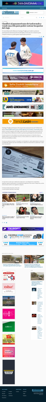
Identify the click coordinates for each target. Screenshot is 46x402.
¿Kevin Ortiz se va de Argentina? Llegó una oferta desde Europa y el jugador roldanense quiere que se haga (39, 293)
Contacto (42, 8)
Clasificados (11, 395)
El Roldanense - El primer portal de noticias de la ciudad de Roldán (10, 12)
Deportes (3, 393)
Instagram (24, 395)
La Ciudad (3, 391)
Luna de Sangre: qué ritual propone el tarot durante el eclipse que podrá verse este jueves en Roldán (40, 319)
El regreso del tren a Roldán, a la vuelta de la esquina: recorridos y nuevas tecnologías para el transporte (40, 306)
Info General (4, 395)
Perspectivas (4, 397)
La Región (10, 391)
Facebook (24, 391)
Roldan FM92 (4, 8)
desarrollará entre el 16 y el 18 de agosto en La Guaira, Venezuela (22, 129)
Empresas (10, 393)
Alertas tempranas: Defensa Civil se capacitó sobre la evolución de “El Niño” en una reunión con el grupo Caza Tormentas (39, 332)
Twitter (24, 393)
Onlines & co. (41, 394)
